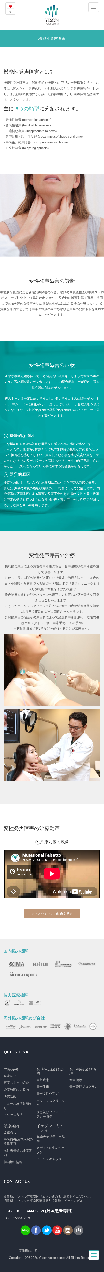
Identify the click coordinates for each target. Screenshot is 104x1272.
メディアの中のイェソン (51, 1150)
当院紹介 (10, 1076)
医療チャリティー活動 (51, 1139)
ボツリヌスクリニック (51, 1103)
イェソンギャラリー (51, 1159)
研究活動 (10, 1096)
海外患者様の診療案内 (18, 1153)
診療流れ (10, 1132)
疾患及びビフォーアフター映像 (51, 1114)
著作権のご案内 (30, 1250)
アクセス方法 (13, 1115)
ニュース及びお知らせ (18, 1106)
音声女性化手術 (48, 1094)
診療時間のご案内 (16, 1089)
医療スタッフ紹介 (16, 1082)
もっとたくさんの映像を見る (52, 913)
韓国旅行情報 (13, 1162)
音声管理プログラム (83, 1087)
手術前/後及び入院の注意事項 (18, 1141)
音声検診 (75, 1080)
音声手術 (43, 1087)
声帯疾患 (43, 1080)
